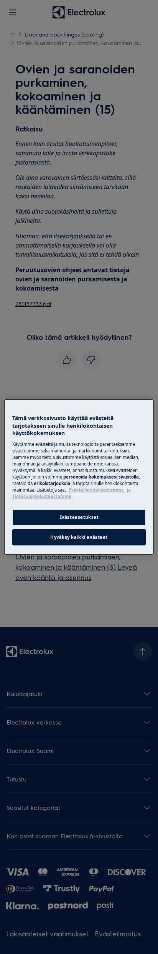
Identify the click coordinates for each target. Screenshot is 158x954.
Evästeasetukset (79, 517)
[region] (79, 477)
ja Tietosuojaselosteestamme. (71, 493)
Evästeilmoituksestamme (97, 490)
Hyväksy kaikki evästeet (79, 537)
